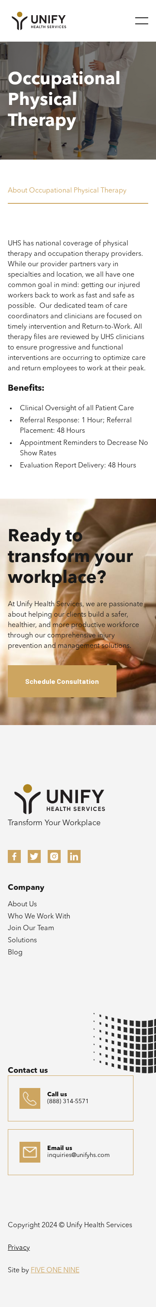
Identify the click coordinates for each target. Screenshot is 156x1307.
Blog (15, 952)
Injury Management (38, 1031)
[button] (141, 20)
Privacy (19, 1248)
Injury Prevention (34, 1019)
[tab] (78, 195)
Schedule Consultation (62, 681)
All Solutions (27, 1007)
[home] (39, 21)
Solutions (22, 940)
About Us (22, 904)
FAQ (15, 1043)
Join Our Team (31, 928)
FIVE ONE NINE (55, 1270)
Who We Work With (39, 916)
